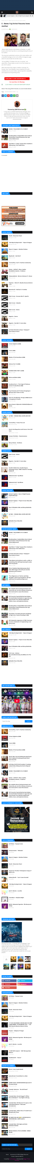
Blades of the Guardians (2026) (17, 357)
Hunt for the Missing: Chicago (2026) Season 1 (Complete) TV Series (20, 398)
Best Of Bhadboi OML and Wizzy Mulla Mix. (20, 507)
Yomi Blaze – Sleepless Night (16, 897)
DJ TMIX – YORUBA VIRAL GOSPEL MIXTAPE (19, 416)
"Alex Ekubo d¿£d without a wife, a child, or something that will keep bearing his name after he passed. (20, 562)
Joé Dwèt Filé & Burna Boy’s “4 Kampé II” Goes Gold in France (19, 330)
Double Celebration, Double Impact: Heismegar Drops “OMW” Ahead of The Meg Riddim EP (20, 469)
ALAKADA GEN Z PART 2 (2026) (16, 370)
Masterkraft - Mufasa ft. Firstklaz (18, 289)
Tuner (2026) (12, 350)
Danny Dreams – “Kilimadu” (16, 850)
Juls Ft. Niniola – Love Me (15, 891)
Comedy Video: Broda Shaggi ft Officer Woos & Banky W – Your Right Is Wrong (19, 1096)
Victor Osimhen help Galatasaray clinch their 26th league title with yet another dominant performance (19, 569)
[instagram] (24, 984)
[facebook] (9, 980)
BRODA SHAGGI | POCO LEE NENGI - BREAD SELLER (20, 1131)
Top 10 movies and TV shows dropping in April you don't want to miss (19, 391)
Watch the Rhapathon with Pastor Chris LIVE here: (20, 430)
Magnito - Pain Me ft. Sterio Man (17, 323)
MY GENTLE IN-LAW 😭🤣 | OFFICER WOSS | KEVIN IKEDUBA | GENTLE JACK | (20, 1118)
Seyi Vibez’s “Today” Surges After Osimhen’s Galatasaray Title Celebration (20, 144)
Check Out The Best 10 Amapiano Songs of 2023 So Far (20, 871)
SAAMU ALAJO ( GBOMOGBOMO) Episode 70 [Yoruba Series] (20, 1083)
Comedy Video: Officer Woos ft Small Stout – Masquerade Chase (20, 1111)
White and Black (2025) (15, 377)
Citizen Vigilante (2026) (15, 344)
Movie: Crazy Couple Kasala (16, 1069)
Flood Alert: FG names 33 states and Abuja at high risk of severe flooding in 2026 (20, 614)
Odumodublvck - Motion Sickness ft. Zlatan (20, 276)
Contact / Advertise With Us (17, 1156)
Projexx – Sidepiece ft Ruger (16, 1030)
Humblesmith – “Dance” (15, 1057)
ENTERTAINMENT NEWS (10, 91)
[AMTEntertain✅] (7, 29)
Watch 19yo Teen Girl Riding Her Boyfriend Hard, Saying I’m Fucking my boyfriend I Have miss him (20, 758)
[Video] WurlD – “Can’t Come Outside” (19, 877)
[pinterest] (9, 984)
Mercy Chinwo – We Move (15, 442)
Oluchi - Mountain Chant (15, 235)
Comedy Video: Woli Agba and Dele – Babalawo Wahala (18, 1124)
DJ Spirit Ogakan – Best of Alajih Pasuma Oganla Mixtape (19, 494)
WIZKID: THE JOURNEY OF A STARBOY (18, 129)
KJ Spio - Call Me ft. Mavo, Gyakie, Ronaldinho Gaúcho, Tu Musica (17, 270)
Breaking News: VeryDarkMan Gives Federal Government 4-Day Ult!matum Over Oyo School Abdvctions (20, 137)
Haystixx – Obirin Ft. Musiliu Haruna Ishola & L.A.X (20, 283)
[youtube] (9, 987)
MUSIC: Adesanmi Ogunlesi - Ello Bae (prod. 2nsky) (20, 905)
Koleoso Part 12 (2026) (14, 364)
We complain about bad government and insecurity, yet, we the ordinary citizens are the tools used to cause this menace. (20, 590)
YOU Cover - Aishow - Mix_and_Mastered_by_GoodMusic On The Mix (20, 654)
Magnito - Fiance (13, 316)
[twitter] (24, 980)
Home (3, 20)
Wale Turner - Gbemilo (15, 303)
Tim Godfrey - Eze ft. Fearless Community (20, 262)
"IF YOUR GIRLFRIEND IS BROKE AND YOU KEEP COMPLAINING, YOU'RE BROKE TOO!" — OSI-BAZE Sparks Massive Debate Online (20, 1024)
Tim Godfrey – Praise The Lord (17, 422)
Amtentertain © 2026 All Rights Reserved (19, 1154)
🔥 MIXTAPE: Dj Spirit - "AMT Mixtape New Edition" (20, 1051)
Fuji (6, 20)
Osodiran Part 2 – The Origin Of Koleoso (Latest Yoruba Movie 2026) (19, 384)
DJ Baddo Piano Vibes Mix (15, 521)
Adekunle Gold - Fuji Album (16, 475)
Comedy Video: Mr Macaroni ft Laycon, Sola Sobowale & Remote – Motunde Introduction (20, 1104)
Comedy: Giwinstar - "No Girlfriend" (18, 1089)
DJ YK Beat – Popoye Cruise (16, 844)
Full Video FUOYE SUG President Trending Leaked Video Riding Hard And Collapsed (20, 765)
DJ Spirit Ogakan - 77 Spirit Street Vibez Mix (20, 500)
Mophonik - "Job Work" (15, 256)
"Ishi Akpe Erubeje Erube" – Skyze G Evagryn (20, 242)
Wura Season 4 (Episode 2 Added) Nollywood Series (20, 405)
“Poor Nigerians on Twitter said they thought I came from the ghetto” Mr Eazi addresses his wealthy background (20, 577)
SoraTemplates (12, 1159)
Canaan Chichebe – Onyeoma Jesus (18, 436)
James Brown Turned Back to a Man (18, 1076)
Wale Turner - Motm (14, 309)
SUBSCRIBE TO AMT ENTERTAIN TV (15, 78)
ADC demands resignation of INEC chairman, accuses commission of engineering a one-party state (20, 622)
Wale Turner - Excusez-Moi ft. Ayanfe (19, 296)
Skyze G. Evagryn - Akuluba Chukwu (18, 249)
